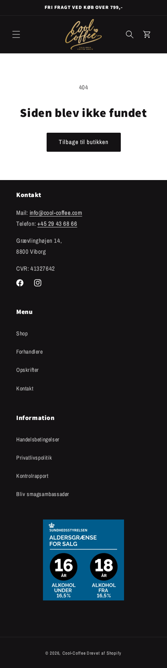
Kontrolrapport (32, 475)
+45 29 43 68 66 (57, 223)
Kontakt (24, 388)
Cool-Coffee (74, 653)
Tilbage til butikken (84, 142)
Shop (22, 333)
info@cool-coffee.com (56, 212)
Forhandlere (29, 351)
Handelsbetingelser (38, 439)
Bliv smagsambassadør (42, 494)
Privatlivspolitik (34, 457)
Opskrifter (27, 369)
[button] (16, 34)
